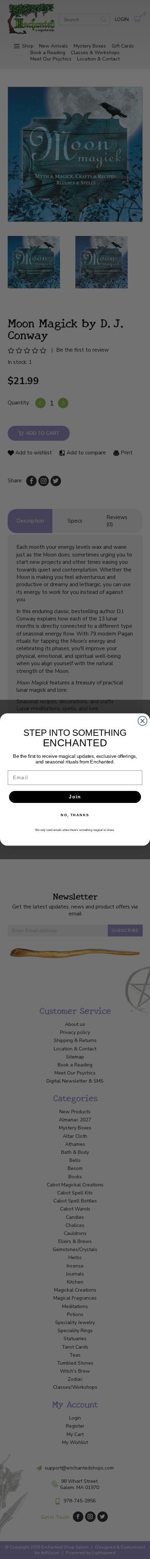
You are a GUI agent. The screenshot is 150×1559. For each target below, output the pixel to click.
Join (75, 796)
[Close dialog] (142, 720)
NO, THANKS (75, 815)
